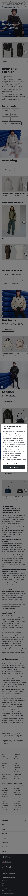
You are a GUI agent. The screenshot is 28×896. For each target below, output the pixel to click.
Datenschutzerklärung (14, 459)
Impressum (23, 459)
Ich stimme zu (14, 467)
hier (22, 455)
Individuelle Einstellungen (14, 463)
